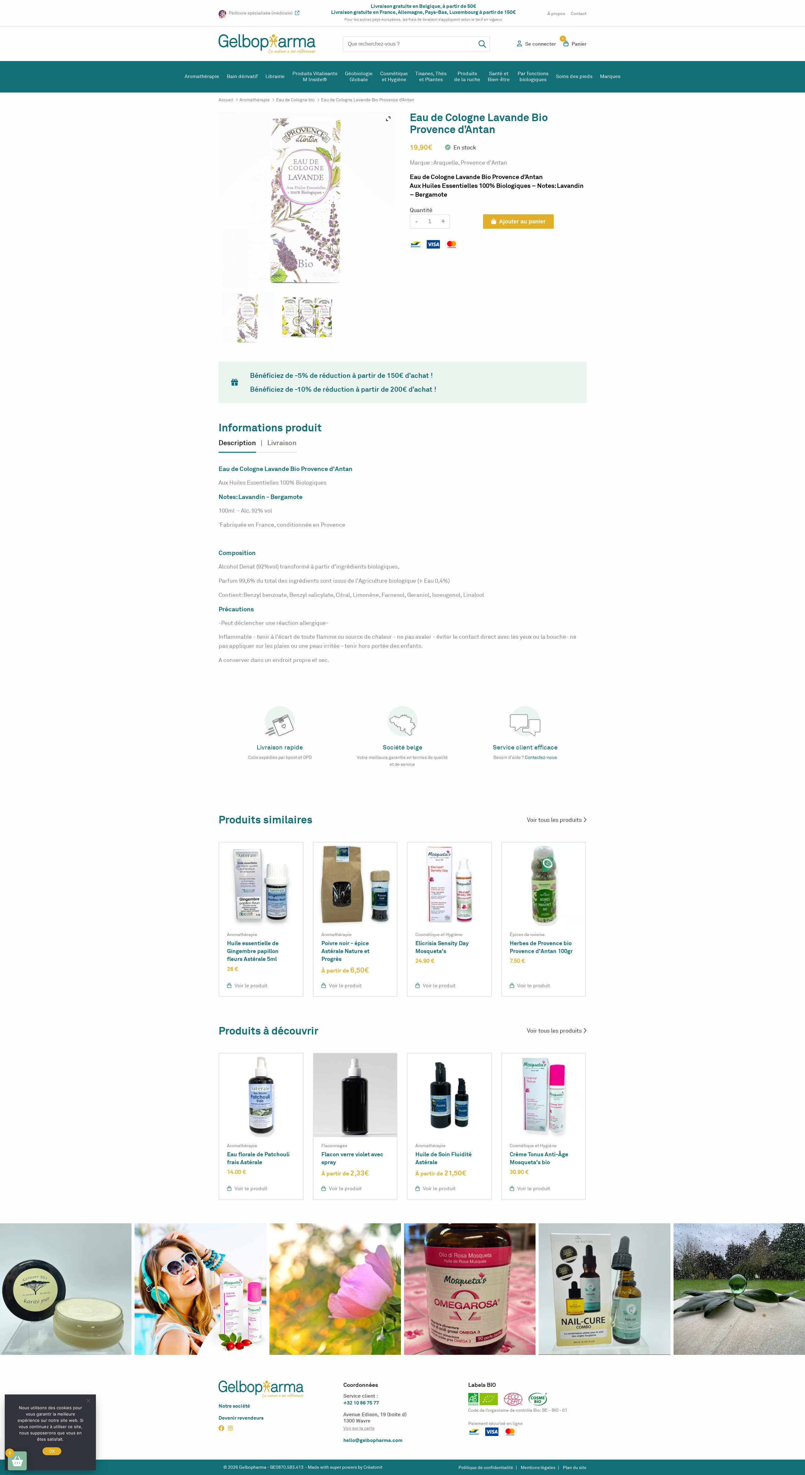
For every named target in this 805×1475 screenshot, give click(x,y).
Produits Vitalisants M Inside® (314, 76)
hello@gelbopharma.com (372, 1440)
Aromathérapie (202, 76)
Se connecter (540, 44)
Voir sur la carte (359, 1428)
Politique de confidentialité (485, 1467)
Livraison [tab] (282, 442)
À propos (556, 13)
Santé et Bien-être (499, 76)
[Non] (88, 1401)
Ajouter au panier (522, 221)
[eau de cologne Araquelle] (306, 317)
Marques (610, 76)
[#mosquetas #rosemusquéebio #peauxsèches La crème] (200, 1289)
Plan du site (574, 1467)
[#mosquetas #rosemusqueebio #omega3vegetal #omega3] (470, 1289)
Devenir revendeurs (241, 1418)
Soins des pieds (574, 76)
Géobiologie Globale (359, 76)
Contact (578, 13)
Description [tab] (237, 442)
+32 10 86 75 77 (361, 1402)
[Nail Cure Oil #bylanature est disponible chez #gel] (604, 1289)
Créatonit (373, 1467)
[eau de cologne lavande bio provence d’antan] (247, 317)
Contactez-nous (541, 757)
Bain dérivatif (242, 76)
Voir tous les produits (555, 819)
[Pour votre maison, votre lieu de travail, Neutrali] (739, 1289)
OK (52, 1451)
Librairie (275, 76)
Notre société (234, 1406)
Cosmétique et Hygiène (394, 76)
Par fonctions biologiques (533, 76)
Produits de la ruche (467, 76)
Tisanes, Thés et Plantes (431, 76)
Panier (575, 43)
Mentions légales (538, 1467)
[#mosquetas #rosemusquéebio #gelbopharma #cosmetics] (335, 1289)
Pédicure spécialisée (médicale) (261, 13)
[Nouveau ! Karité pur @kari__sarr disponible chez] (65, 1289)
